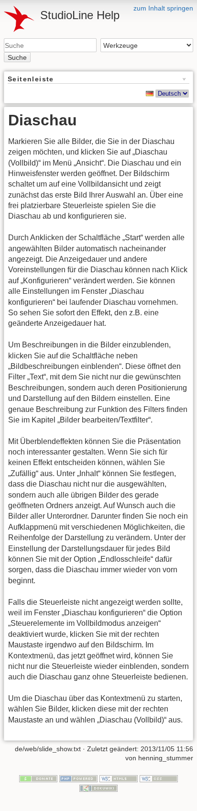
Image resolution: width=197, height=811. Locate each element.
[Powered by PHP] (78, 778)
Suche (17, 57)
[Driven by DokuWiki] (98, 787)
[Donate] (38, 778)
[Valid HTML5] (118, 778)
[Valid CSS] (159, 778)
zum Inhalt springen (163, 8)
